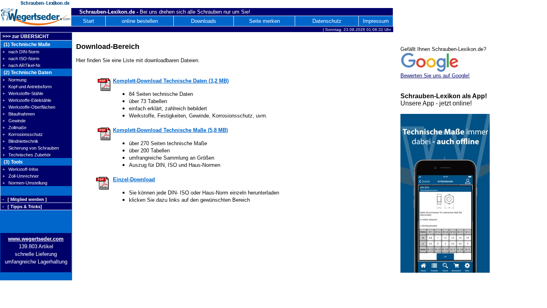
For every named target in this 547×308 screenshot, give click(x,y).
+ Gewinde (14, 120)
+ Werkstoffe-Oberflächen (28, 107)
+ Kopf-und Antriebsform (27, 86)
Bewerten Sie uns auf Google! (435, 76)
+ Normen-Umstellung (24, 182)
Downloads (203, 21)
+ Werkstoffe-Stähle (22, 93)
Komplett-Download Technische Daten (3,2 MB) (171, 81)
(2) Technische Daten (27, 72)
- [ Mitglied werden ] (24, 199)
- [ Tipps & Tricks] (22, 206)
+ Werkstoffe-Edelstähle (26, 100)
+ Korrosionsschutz (22, 134)
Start (88, 21)
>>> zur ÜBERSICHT (25, 36)
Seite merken (264, 21)
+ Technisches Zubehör (26, 154)
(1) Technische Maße (26, 44)
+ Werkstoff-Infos (20, 169)
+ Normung (14, 79)
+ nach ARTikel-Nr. (21, 65)
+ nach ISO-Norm (20, 58)
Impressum (376, 21)
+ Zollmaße (14, 127)
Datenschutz (327, 21)
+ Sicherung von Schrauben (30, 148)
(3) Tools (12, 162)
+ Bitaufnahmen (18, 113)
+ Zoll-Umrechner (20, 176)
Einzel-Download (134, 179)
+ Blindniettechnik (20, 141)
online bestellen (140, 21)
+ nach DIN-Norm (20, 51)
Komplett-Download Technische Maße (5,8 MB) (170, 130)
